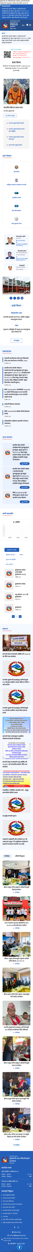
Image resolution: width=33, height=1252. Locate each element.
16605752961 (17, 1244)
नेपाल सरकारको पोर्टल (9, 1198)
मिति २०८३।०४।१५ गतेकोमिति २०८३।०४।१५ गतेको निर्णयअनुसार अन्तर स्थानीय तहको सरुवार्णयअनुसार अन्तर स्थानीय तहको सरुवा (17, 393)
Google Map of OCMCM (10, 1213)
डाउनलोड (25, 464)
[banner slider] (16, 54)
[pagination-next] (20, 616)
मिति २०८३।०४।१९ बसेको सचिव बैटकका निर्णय (17, 412)
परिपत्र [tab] (21, 555)
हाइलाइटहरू (7, 351)
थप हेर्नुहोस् (16, 1145)
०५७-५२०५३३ (21, 240)
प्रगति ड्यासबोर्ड (8, 513)
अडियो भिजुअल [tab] (20, 856)
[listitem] (16, 169)
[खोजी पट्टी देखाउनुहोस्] (27, 25)
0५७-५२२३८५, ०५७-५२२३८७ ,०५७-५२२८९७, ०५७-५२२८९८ (16, 1239)
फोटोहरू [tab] (7, 856)
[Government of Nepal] (5, 25)
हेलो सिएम (16, 62)
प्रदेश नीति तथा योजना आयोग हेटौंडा (12, 1219)
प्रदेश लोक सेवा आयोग (9, 1207)
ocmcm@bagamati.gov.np (18, 1235)
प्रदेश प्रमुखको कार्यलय (9, 1195)
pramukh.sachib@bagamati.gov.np (21, 244)
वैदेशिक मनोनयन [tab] (10, 555)
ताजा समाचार (7, 437)
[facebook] (11, 298)
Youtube (5, 1216)
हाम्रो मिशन (16, 305)
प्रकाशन (5, 628)
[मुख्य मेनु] (30, 25)
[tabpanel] (16, 593)
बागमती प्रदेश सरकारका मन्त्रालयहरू (12, 1204)
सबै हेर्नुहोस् (16, 340)
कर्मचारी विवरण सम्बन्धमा (12, 404)
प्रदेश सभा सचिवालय (8, 1201)
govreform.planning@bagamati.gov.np (21, 259)
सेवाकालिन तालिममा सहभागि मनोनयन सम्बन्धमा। (16, 422)
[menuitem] (16, 1174)
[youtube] (18, 298)
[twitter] (14, 298)
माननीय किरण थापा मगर (13, 107)
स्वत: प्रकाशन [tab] (9, 564)
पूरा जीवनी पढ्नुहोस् (10, 116)
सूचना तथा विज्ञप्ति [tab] (11, 559)
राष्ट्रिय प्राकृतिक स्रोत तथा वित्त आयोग (12, 1222)
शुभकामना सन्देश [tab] (13, 550)
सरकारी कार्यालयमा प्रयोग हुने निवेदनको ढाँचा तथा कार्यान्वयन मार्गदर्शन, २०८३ (16, 359)
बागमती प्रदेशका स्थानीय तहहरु (11, 1210)
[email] (22, 298)
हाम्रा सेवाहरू (7, 155)
